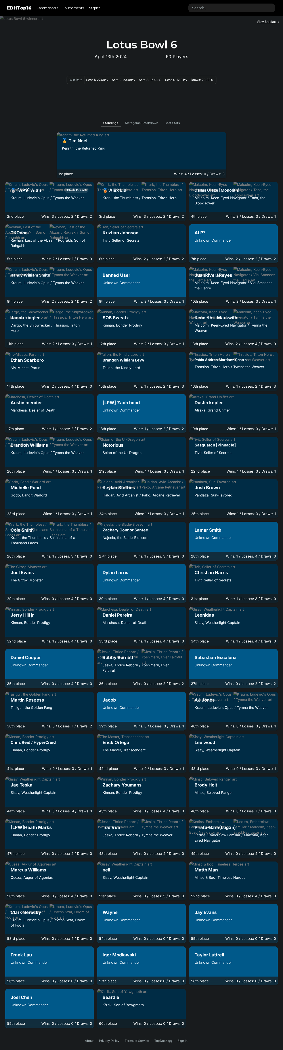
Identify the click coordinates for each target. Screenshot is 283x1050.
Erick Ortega (116, 742)
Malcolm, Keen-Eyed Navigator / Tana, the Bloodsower (230, 200)
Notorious (113, 445)
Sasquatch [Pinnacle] (215, 445)
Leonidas (204, 615)
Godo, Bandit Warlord (29, 495)
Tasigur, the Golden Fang (31, 707)
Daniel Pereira (117, 615)
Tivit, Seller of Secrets (121, 240)
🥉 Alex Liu (114, 190)
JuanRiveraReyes (213, 275)
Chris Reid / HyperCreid (33, 742)
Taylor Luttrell (209, 955)
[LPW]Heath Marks (31, 827)
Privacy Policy (109, 1040)
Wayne (110, 912)
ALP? (200, 232)
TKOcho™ (20, 232)
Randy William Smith (30, 275)
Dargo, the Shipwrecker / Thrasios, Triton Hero (45, 328)
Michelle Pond (26, 487)
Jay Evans (206, 912)
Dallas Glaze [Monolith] (217, 190)
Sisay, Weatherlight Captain (217, 622)
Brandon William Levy (123, 360)
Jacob (109, 700)
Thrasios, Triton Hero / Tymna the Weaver (229, 367)
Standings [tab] (110, 123)
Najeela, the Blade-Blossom (125, 537)
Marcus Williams (28, 870)
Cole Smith (22, 530)
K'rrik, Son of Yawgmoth (123, 1005)
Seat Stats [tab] (172, 123)
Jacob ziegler (25, 317)
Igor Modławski (119, 955)
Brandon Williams (29, 445)
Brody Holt (206, 785)
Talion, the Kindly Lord (121, 367)
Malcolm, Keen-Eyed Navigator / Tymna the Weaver (231, 328)
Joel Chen (21, 997)
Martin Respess (27, 700)
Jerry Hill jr (22, 615)
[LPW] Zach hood (121, 402)
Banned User (116, 275)
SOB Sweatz (116, 317)
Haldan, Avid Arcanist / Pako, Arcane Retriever (141, 495)
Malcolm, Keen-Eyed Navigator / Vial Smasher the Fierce (233, 285)
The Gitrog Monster (27, 580)
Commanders (47, 8)
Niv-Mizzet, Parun (25, 367)
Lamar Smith (208, 530)
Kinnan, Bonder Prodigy (122, 325)
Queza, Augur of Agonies (32, 877)
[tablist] (141, 123)
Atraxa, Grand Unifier (212, 410)
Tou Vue (111, 827)
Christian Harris (211, 572)
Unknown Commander (213, 240)
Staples (94, 8)
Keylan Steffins (119, 487)
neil (106, 870)
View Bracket (267, 21)
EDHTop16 (19, 8)
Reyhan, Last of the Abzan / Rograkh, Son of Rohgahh (48, 243)
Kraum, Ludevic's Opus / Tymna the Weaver (47, 198)
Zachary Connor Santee (125, 530)
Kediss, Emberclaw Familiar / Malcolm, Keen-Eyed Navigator (232, 837)
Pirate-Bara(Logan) (215, 827)
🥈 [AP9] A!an (26, 190)
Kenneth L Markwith (216, 317)
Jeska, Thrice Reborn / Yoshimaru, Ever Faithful (136, 668)
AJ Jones (205, 700)
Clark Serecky (26, 912)
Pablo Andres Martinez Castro (221, 360)
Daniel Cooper (26, 657)
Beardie (111, 997)
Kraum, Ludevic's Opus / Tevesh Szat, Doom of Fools (48, 922)
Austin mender (26, 402)
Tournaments (73, 8)
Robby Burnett (118, 657)
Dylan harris (115, 572)
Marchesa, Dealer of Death (33, 410)
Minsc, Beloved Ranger (214, 792)
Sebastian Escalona (216, 657)
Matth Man (206, 870)
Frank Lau (21, 955)
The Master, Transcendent (124, 750)
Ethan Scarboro (27, 360)
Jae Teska (22, 785)
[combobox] (231, 8)
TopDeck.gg (163, 1040)
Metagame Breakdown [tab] (141, 123)
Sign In (182, 1040)
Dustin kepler (209, 402)
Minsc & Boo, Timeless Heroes (220, 877)
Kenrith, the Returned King (83, 148)
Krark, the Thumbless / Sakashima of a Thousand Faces (43, 540)
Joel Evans (22, 572)
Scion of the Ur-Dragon (122, 452)
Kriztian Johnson (120, 232)
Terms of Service (137, 1040)
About (89, 1040)
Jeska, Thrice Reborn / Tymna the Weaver (137, 835)
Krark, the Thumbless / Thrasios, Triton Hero (140, 198)
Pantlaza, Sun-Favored (213, 495)
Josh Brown (207, 487)
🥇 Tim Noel (74, 140)
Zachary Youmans (122, 785)
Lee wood (205, 742)
